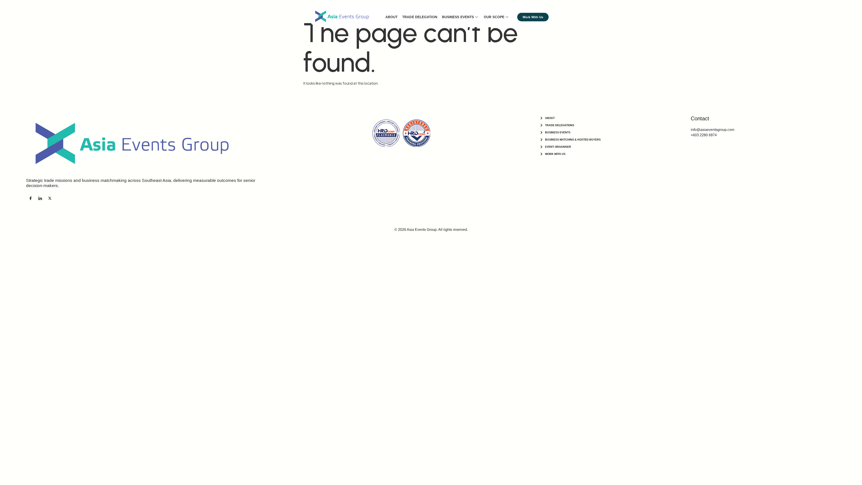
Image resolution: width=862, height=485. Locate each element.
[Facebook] (30, 198)
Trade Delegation (419, 17)
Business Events (458, 17)
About (391, 17)
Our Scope (494, 17)
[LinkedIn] (40, 198)
